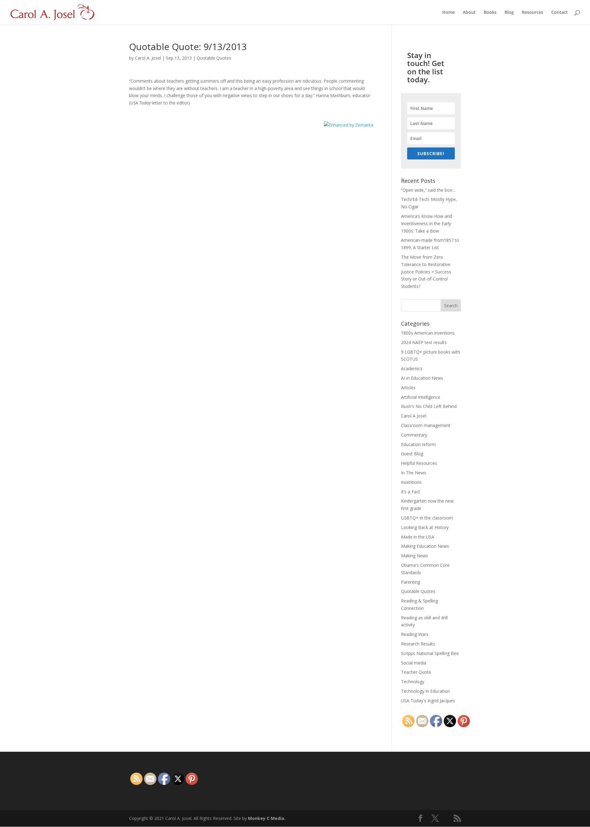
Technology (412, 681)
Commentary (414, 435)
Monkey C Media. (266, 818)
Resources (532, 12)
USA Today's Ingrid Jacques (428, 701)
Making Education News (425, 546)
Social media (413, 663)
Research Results (418, 644)
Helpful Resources (419, 463)
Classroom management (425, 425)
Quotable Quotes (214, 58)
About (469, 12)
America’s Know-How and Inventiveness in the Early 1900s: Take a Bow (426, 223)
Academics (412, 368)
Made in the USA (417, 537)
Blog (509, 12)
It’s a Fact (410, 492)
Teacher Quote (416, 672)
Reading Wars (414, 634)
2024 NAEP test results (424, 342)
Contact (559, 12)
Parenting (410, 582)
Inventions (411, 482)
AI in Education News (422, 378)
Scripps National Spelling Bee (430, 653)
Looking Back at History (425, 527)
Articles (408, 387)
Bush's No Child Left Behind (429, 406)
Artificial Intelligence (420, 397)
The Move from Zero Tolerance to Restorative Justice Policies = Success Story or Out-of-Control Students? (426, 271)
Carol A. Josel (148, 58)
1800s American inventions (427, 333)
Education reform (418, 444)
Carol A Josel (413, 416)
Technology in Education (425, 691)
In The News (413, 473)
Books (490, 12)
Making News (414, 556)
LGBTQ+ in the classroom (427, 518)
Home (448, 12)
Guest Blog (412, 454)
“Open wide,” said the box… (428, 190)
